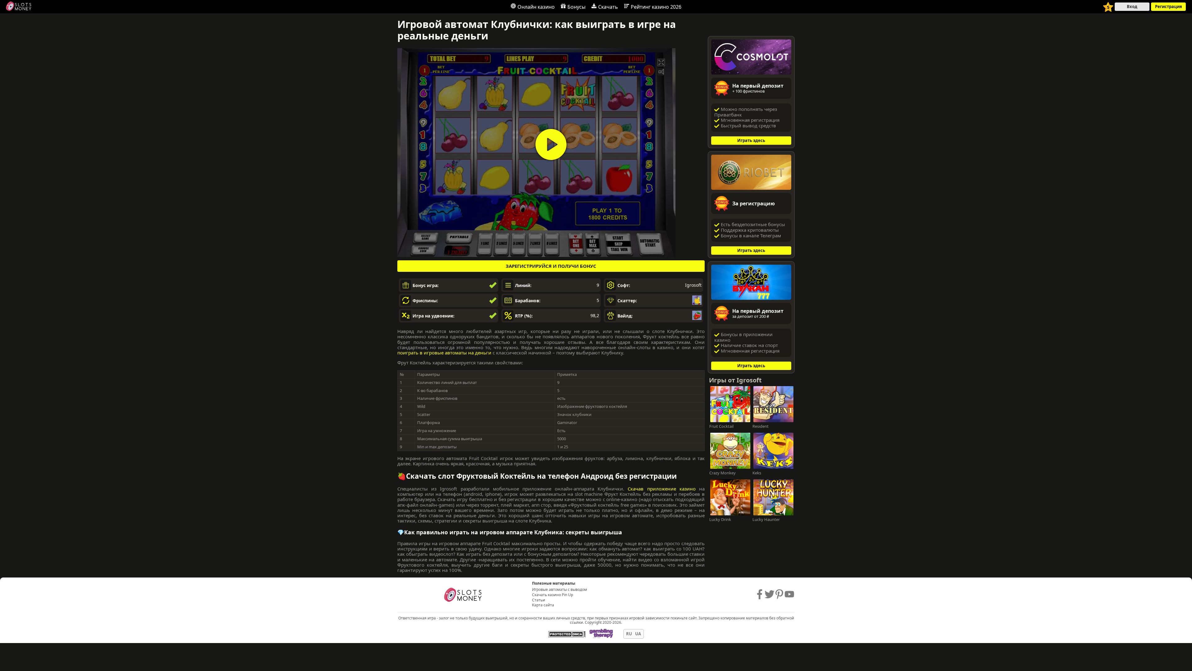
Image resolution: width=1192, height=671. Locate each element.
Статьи (538, 600)
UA (638, 634)
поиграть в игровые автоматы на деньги (444, 352)
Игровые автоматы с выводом (559, 589)
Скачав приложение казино (661, 489)
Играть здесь (751, 140)
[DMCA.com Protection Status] (566, 633)
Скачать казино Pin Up (552, 595)
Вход (1132, 6)
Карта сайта (543, 605)
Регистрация (1168, 6)
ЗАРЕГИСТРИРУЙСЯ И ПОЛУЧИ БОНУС (551, 266)
